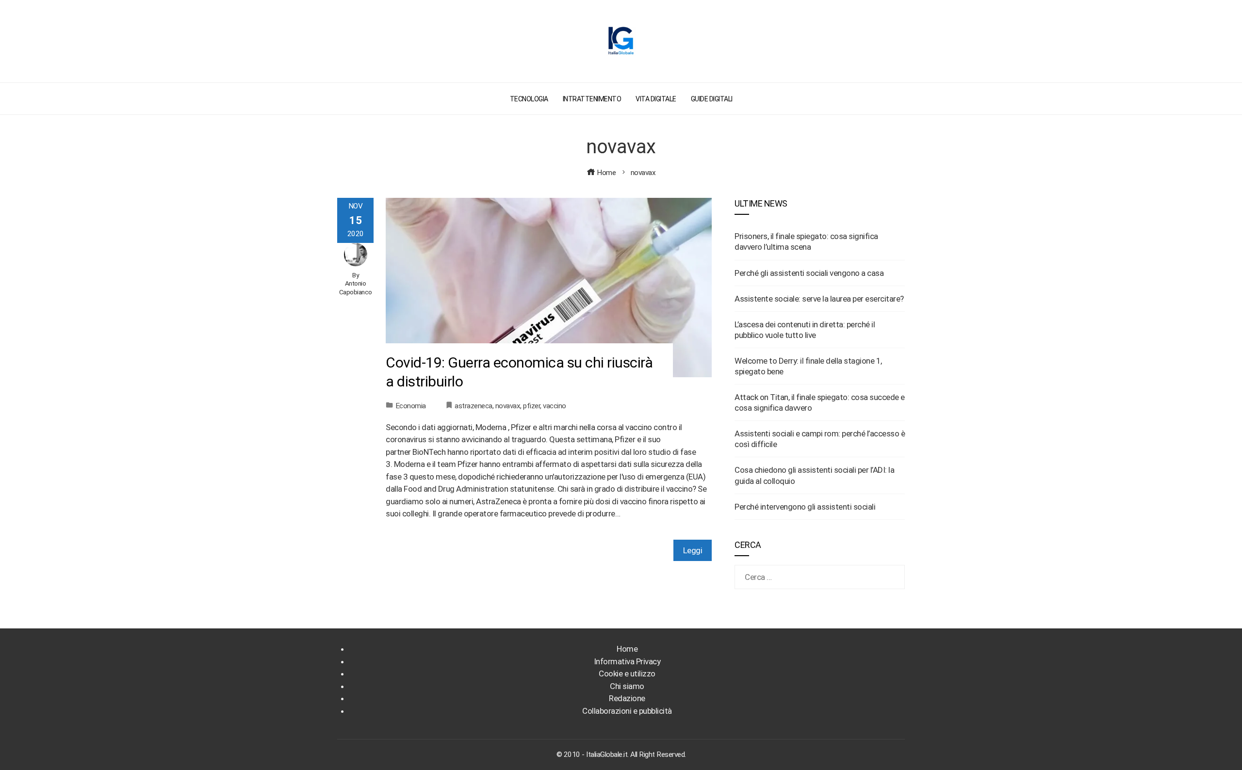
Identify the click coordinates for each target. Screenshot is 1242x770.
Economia (410, 405)
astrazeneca (473, 405)
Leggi (693, 550)
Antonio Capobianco (355, 287)
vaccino (554, 405)
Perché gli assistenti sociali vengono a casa (809, 273)
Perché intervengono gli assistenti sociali (805, 507)
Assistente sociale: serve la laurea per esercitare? (819, 299)
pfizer (531, 405)
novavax (508, 405)
